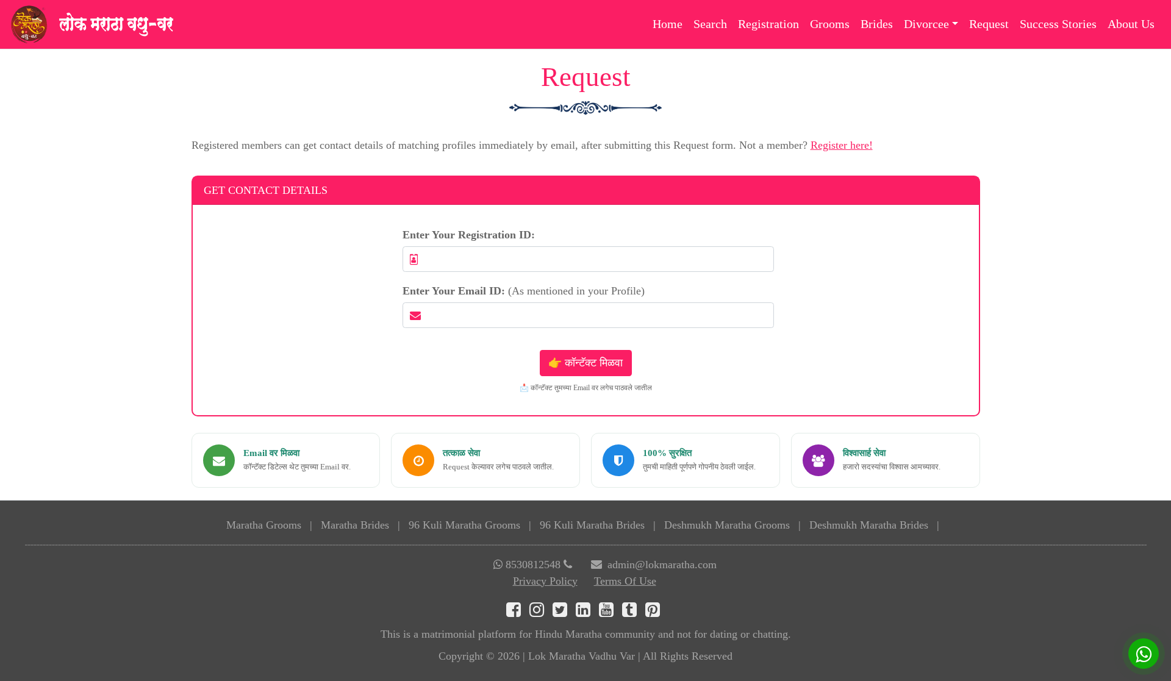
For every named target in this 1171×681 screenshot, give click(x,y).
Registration (768, 23)
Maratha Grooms (263, 525)
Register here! (842, 145)
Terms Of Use (625, 581)
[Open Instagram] (541, 612)
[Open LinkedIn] (587, 612)
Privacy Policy (545, 581)
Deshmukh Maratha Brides (868, 525)
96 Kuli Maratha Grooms (464, 525)
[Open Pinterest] (655, 612)
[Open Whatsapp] (1143, 653)
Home (667, 23)
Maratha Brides (355, 525)
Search (710, 23)
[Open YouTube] (610, 612)
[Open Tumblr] (633, 612)
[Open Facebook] (517, 612)
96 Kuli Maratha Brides (592, 525)
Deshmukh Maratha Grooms (727, 525)
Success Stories (1058, 23)
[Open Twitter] (564, 612)
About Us (1131, 23)
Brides (877, 23)
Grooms (830, 23)
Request (989, 23)
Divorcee (926, 23)
